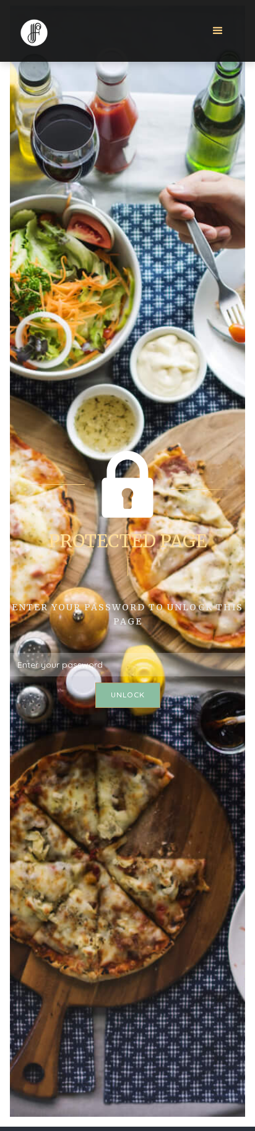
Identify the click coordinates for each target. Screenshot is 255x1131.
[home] (33, 29)
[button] (217, 30)
